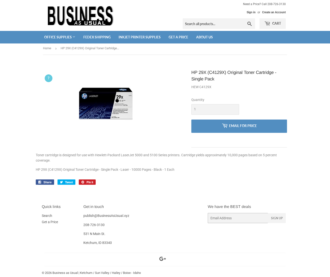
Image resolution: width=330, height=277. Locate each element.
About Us (204, 37)
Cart (276, 23)
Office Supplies (58, 37)
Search (47, 216)
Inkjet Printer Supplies (140, 37)
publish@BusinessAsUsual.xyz (106, 216)
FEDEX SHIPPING (97, 37)
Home (47, 48)
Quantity (197, 100)
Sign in (251, 12)
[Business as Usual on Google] (162, 260)
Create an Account (274, 12)
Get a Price (178, 37)
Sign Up (277, 218)
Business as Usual (65, 273)
